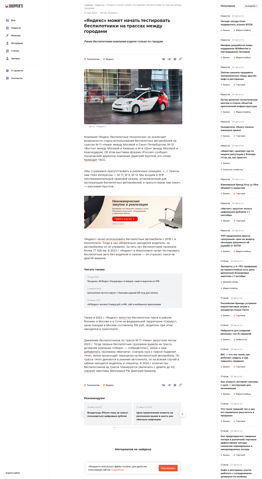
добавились (92, 351)
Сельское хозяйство (233, 169)
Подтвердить (168, 468)
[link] (133, 281)
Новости (99, 5)
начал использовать (111, 239)
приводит (90, 159)
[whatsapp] (175, 59)
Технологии (93, 59)
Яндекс (110, 59)
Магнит (226, 221)
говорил (89, 370)
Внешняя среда (230, 282)
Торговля (240, 85)
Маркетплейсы (243, 30)
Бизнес (226, 30)
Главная (88, 5)
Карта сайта (13, 473)
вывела (153, 344)
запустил (125, 317)
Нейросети (241, 339)
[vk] (163, 59)
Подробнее (117, 469)
